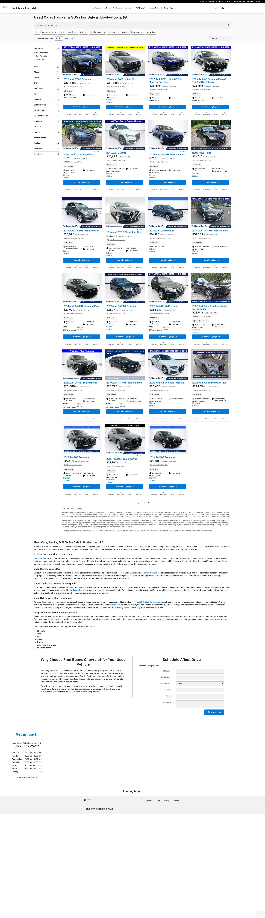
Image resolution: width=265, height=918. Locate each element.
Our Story (164, 8)
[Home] (6, 8)
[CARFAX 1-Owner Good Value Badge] (167, 355)
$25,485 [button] (162, 87)
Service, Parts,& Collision (141, 8)
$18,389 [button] (205, 263)
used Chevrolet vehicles (161, 646)
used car (41, 585)
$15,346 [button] (119, 264)
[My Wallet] (216, 8)
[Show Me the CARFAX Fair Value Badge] (153, 203)
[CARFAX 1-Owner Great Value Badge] (196, 357)
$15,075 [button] (76, 263)
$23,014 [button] (205, 341)
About (158, 827)
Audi (58, 38)
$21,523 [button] (162, 338)
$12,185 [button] (162, 186)
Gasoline (72, 32)
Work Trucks (129, 8)
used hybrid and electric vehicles (151, 629)
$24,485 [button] (119, 84)
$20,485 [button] (76, 84)
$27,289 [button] (205, 415)
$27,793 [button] (119, 491)
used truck (83, 614)
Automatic (138, 32)
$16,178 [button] (161, 263)
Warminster (79, 617)
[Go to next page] (153, 529)
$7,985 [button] (75, 186)
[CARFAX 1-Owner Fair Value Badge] (196, 431)
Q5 (37, 32)
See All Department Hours (25, 804)
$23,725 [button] (119, 415)
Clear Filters (69, 38)
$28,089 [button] (162, 489)
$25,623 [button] (162, 415)
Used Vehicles (117, 8)
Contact (149, 827)
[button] (81, 91)
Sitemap (176, 827)
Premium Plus (49, 32)
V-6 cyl (151, 32)
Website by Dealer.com (88, 827)
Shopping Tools (154, 8)
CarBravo (107, 8)
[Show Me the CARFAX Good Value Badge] (110, 201)
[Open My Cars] (222, 8)
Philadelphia (114, 631)
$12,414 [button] (205, 185)
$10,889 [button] (119, 185)
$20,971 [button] (76, 338)
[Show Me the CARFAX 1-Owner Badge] (81, 355)
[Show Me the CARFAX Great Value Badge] (67, 203)
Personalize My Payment (82, 107)
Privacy (166, 827)
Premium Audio (97, 32)
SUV (61, 32)
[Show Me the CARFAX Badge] (110, 101)
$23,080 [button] (76, 415)
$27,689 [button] (76, 489)
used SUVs (148, 599)
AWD (83, 32)
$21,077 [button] (119, 338)
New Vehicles (96, 8)
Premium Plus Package (118, 32)
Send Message (214, 739)
